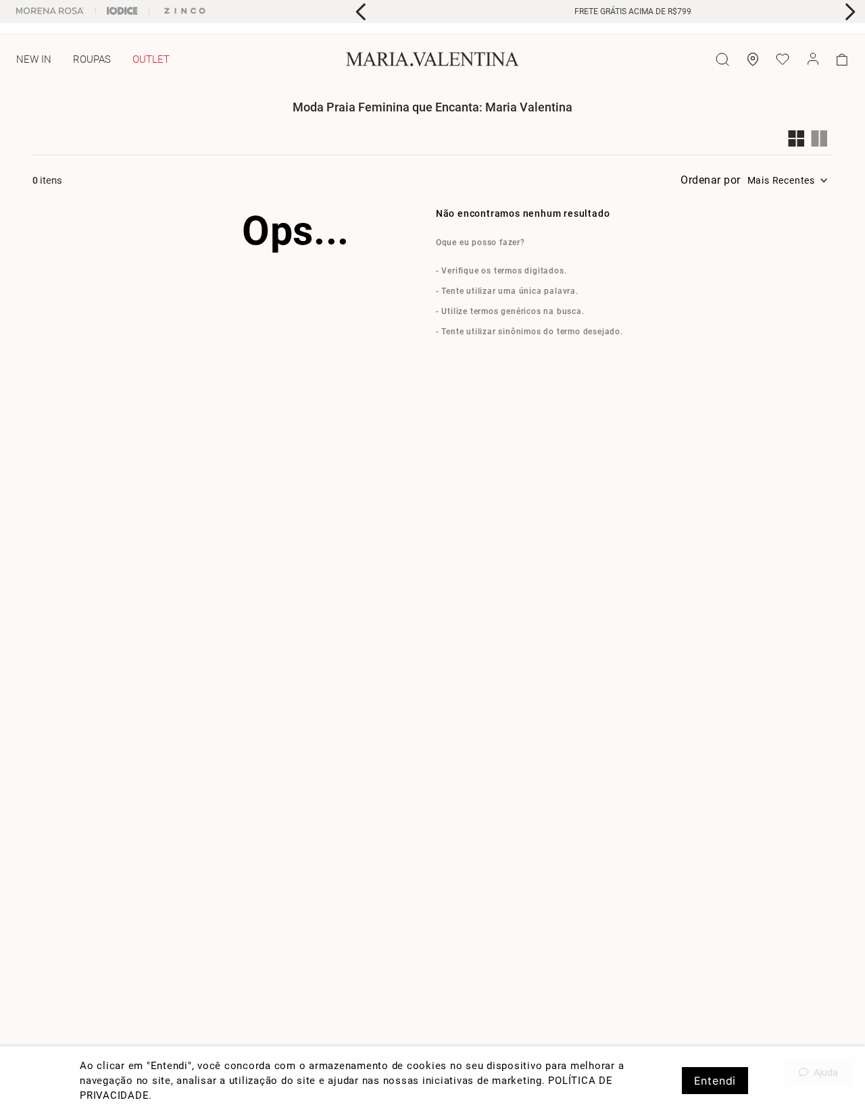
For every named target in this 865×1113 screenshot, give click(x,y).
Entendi (715, 1080)
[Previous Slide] (361, 12)
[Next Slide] (849, 12)
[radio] (799, 138)
